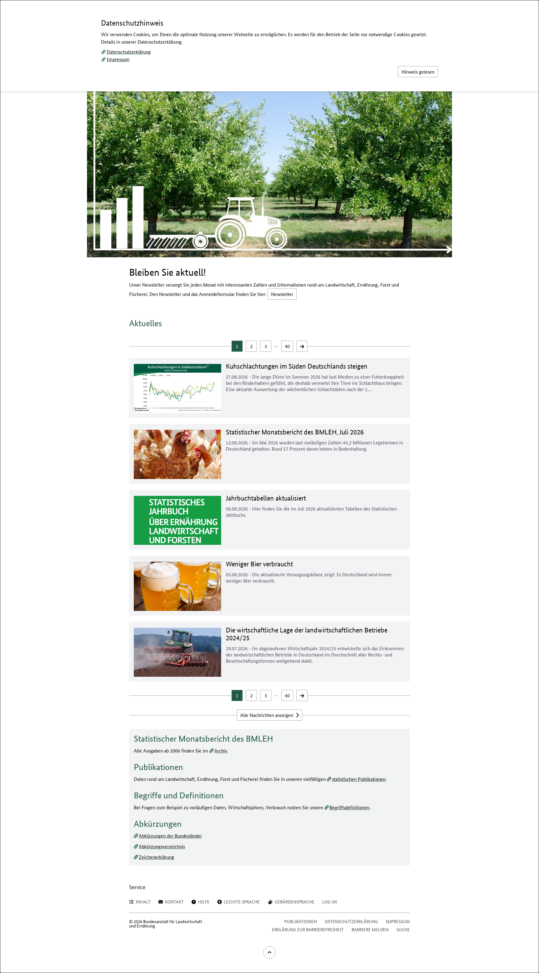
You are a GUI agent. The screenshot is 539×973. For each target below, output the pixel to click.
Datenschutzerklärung (129, 51)
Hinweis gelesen (418, 71)
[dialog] (269, 486)
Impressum (118, 59)
